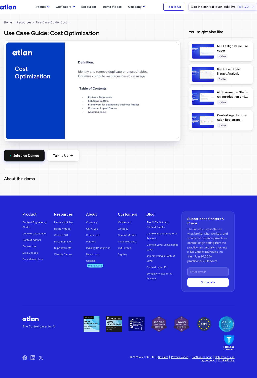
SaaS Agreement (202, 357)
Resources (89, 6)
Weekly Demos (63, 254)
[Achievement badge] (92, 324)
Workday (123, 228)
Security (163, 357)
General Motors (127, 235)
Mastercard (124, 222)
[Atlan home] (30, 318)
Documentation (63, 241)
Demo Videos (112, 6)
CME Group (124, 247)
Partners (91, 241)
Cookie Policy (226, 360)
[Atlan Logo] (8, 6)
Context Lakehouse (34, 233)
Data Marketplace (32, 259)
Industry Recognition (98, 247)
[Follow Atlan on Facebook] (26, 357)
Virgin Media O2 (127, 241)
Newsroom (92, 254)
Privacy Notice (179, 357)
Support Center (63, 247)
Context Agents (31, 239)
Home (8, 22)
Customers (92, 235)
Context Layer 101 (157, 267)
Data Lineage (30, 252)
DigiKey (122, 254)
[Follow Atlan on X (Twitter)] (41, 357)
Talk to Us (174, 6)
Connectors (29, 246)
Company (92, 222)
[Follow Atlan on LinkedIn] (35, 357)
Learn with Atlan (63, 222)
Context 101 (61, 235)
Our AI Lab (92, 228)
